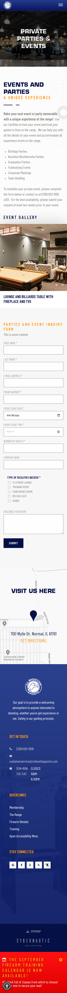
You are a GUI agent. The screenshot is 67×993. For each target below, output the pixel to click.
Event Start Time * (14, 424)
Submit (13, 543)
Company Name (12, 457)
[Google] (12, 865)
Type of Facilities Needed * (24, 477)
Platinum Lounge (22, 482)
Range (16, 500)
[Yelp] (30, 865)
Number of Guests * (14, 441)
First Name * (10, 343)
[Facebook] (21, 865)
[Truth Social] (47, 865)
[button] (57, 284)
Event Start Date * (14, 408)
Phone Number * (12, 392)
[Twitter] (38, 865)
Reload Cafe (20, 496)
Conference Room (23, 491)
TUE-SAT (21, 774)
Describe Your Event (15, 511)
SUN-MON (22, 768)
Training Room (21, 487)
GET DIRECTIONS (33, 641)
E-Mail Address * (13, 375)
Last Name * (10, 359)
